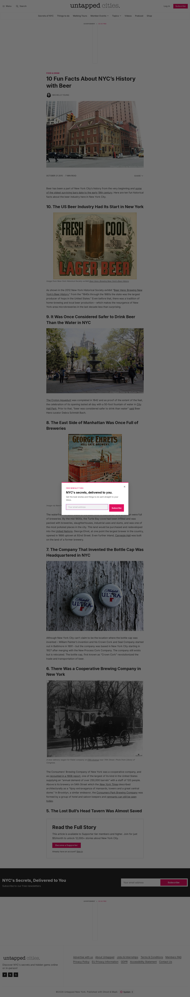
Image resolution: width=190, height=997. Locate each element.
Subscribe (116, 508)
